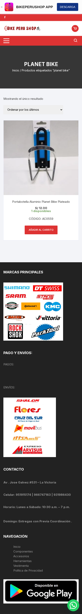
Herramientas (22, 561)
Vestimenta (21, 566)
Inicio (15, 70)
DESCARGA (67, 7)
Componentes (23, 551)
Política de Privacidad (28, 570)
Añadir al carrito (41, 229)
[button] (73, 605)
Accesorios (21, 556)
